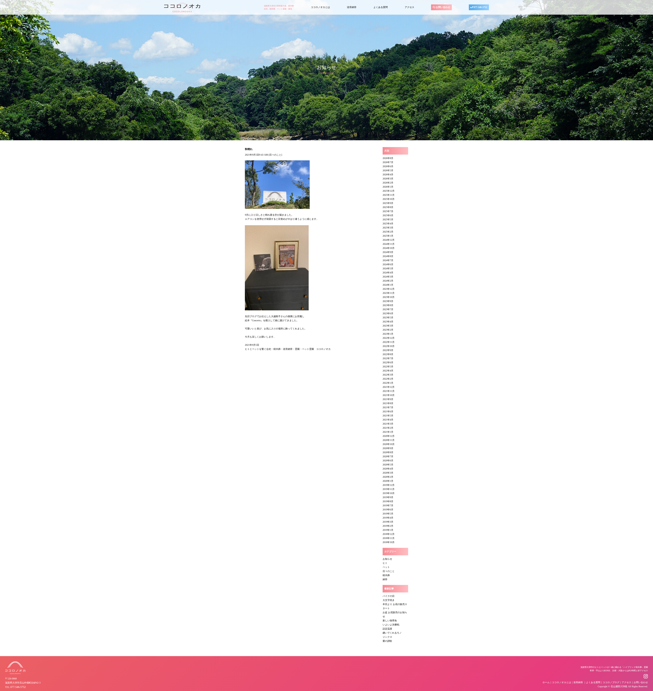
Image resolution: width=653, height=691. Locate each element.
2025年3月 (388, 227)
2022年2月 (388, 379)
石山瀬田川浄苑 (619, 686)
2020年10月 (389, 444)
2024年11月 (389, 244)
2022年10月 (389, 346)
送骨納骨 (351, 7)
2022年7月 (388, 358)
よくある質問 (380, 7)
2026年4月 (388, 174)
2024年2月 (388, 281)
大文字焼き (389, 600)
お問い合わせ (442, 7)
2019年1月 (388, 530)
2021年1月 (388, 432)
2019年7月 (388, 505)
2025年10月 (389, 199)
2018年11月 (389, 538)
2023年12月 (389, 289)
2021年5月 (388, 415)
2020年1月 (388, 481)
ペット (386, 567)
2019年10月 (389, 493)
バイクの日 (389, 596)
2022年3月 (388, 375)
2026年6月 (388, 166)
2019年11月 (389, 489)
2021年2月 (388, 428)
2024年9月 (388, 252)
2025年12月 (389, 191)
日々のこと (275, 155)
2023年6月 (388, 313)
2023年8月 (388, 305)
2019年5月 (388, 513)
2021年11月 (389, 391)
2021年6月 (388, 411)
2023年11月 (389, 293)
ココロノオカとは (320, 7)
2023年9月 (388, 301)
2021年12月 (389, 387)
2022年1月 (388, 383)
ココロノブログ (611, 682)
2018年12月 (389, 534)
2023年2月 (388, 330)
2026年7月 (388, 162)
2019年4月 (388, 518)
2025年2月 (388, 232)
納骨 (385, 579)
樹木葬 (386, 575)
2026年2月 (388, 182)
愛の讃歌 (387, 641)
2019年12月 (389, 485)
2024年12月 (389, 240)
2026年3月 (388, 178)
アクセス (409, 7)
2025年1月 (388, 236)
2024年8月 (388, 256)
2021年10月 (389, 395)
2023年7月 (388, 309)
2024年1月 (388, 285)
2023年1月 (388, 334)
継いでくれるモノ (392, 633)
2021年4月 (388, 419)
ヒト (385, 563)
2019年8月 (388, 501)
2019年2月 (388, 526)
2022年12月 (389, 338)
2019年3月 (388, 522)
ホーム (546, 682)
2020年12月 (389, 436)
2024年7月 (388, 260)
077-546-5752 (480, 7)
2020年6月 (388, 460)
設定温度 (387, 629)
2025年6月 (388, 215)
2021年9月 (388, 399)
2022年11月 (389, 342)
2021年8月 (388, 403)
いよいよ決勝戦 (391, 624)
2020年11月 (389, 440)
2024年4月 (388, 272)
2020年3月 (388, 473)
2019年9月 (388, 497)
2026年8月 (388, 158)
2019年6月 (388, 509)
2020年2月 (388, 477)
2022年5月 (388, 366)
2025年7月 (388, 211)
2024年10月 (389, 248)
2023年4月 (388, 321)
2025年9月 (388, 203)
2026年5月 (388, 170)
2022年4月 (388, 370)
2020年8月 (388, 452)
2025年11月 (389, 195)
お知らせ (387, 559)
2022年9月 (388, 350)
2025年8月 (388, 207)
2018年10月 (389, 542)
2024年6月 (388, 264)
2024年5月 (388, 268)
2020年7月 (388, 456)
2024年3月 (388, 276)
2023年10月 (389, 297)
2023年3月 (388, 325)
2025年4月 (388, 223)
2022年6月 (388, 362)
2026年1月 (388, 187)
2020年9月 (388, 448)
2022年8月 (388, 354)
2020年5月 (388, 464)
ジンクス (387, 637)
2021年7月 (388, 407)
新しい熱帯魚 (390, 620)
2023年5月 (388, 317)
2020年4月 (388, 468)
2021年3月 (388, 424)
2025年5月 (388, 219)
